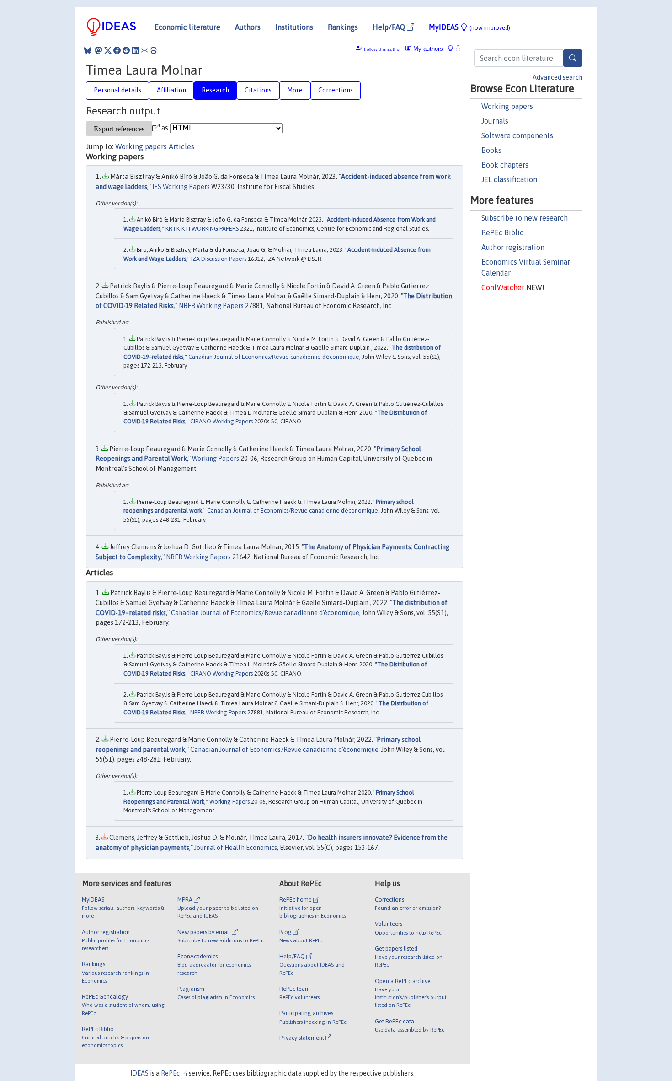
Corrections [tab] (335, 90)
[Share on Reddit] (126, 50)
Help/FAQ (390, 27)
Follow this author (382, 49)
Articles (181, 146)
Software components (517, 135)
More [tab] (295, 90)
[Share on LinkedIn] (135, 50)
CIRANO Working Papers (221, 421)
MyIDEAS (469, 27)
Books (491, 150)
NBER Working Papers (211, 305)
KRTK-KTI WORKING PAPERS (202, 228)
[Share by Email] (144, 50)
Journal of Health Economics (235, 847)
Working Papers (215, 458)
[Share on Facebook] (117, 50)
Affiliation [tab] (171, 90)
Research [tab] (215, 90)
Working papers (507, 106)
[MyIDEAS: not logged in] (453, 48)
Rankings (343, 27)
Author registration (512, 247)
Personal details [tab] (117, 90)
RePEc (171, 1073)
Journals (494, 121)
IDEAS (139, 1073)
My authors (427, 48)
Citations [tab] (258, 90)
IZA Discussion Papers (218, 258)
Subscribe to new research (524, 218)
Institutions (294, 27)
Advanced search (557, 77)
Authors (248, 27)
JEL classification (509, 179)
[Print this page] (153, 50)
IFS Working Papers (181, 186)
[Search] (572, 58)
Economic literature (187, 27)
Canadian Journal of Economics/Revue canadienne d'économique (273, 356)
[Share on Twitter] (108, 50)
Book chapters (504, 165)
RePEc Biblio (502, 232)
